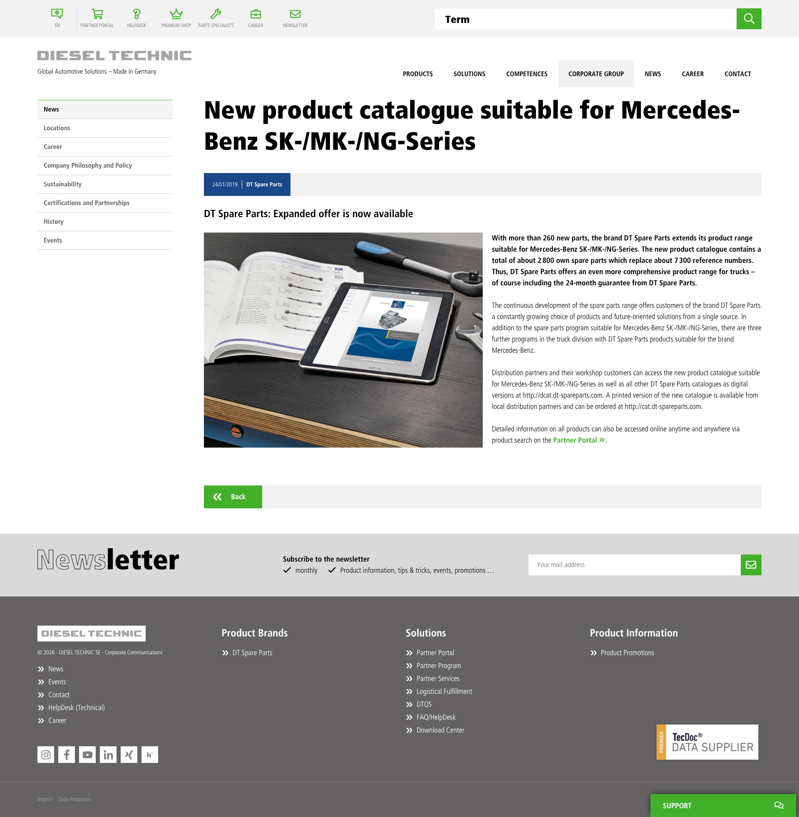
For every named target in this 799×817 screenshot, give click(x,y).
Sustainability (63, 184)
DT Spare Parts (252, 652)
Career (693, 74)
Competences (527, 74)
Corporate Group (596, 74)
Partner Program (438, 665)
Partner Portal (575, 440)
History (54, 221)
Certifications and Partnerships (87, 203)
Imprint (44, 799)
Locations (57, 128)
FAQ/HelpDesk (435, 717)
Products (418, 74)
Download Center (439, 730)
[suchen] (749, 18)
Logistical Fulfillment (443, 691)
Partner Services (437, 678)
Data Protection (74, 799)
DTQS (423, 704)
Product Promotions (627, 652)
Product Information (634, 633)
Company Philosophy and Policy (88, 165)
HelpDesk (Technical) (76, 707)
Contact (738, 74)
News (653, 74)
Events (53, 240)
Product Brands (255, 633)
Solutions (469, 74)
